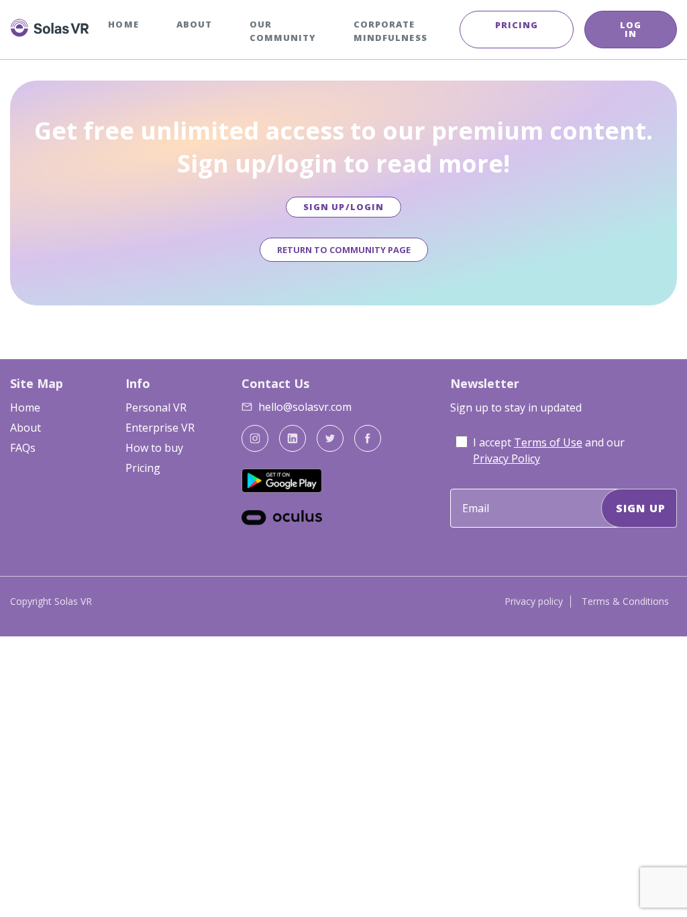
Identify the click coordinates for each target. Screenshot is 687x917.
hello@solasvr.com (305, 406)
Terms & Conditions (625, 601)
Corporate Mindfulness (390, 31)
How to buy (154, 447)
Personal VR (156, 407)
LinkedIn (292, 438)
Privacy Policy (506, 458)
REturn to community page (344, 250)
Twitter (330, 438)
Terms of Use (548, 442)
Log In (630, 29)
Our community (283, 31)
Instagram (255, 438)
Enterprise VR (160, 427)
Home (123, 24)
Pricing (516, 25)
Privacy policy (534, 601)
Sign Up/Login (343, 207)
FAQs (23, 447)
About (194, 24)
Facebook (367, 438)
